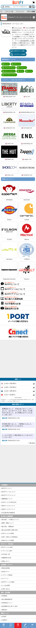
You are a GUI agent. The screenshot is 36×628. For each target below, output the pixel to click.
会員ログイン (6, 571)
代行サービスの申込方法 (9, 502)
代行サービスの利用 (8, 533)
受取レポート (6, 561)
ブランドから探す (7, 551)
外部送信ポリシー (7, 603)
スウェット (17, 64)
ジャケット (23, 67)
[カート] (33, 2)
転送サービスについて (8, 509)
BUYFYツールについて (9, 492)
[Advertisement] (18, 359)
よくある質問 (6, 585)
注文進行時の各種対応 (8, 512)
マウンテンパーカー (10, 74)
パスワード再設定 (7, 575)
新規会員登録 (6, 568)
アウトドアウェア (9, 67)
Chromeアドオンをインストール (19, 17)
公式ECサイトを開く (19, 51)
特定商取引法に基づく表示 (10, 606)
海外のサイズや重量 (8, 540)
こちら (10, 401)
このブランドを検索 (19, 54)
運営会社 (4, 609)
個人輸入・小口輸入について (10, 519)
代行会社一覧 (6, 554)
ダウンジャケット (9, 71)
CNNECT (4, 620)
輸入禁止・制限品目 (8, 526)
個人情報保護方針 (7, 599)
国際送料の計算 (6, 557)
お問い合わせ (6, 589)
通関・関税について (8, 523)
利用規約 (4, 596)
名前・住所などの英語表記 (10, 537)
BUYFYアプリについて (9, 495)
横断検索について (7, 498)
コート (21, 71)
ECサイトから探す (7, 547)
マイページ (5, 578)
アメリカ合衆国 (30, 27)
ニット (30, 71)
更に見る (32, 443)
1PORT (4, 616)
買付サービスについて (8, 505)
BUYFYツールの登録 (8, 582)
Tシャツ (6, 64)
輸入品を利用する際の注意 (10, 530)
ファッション (18, 27)
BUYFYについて (7, 488)
